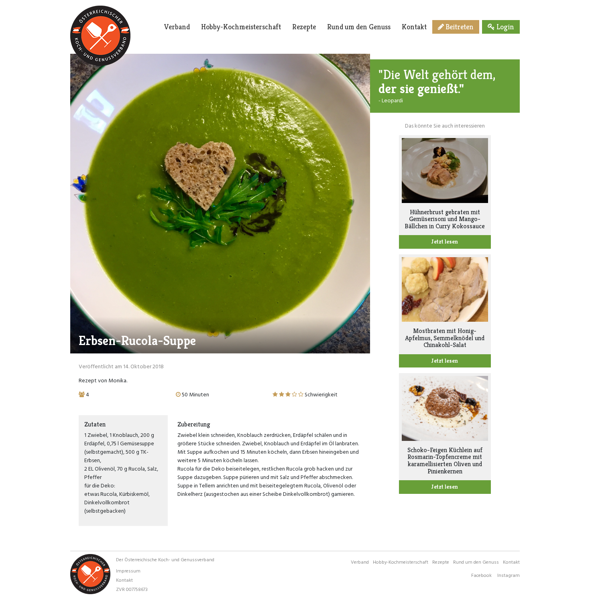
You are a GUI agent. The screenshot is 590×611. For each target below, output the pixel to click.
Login (504, 26)
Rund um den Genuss (359, 26)
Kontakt (414, 26)
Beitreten (459, 26)
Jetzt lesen (444, 241)
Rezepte (304, 26)
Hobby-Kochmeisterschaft (241, 26)
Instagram (508, 575)
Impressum (128, 570)
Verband (177, 26)
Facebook (481, 575)
